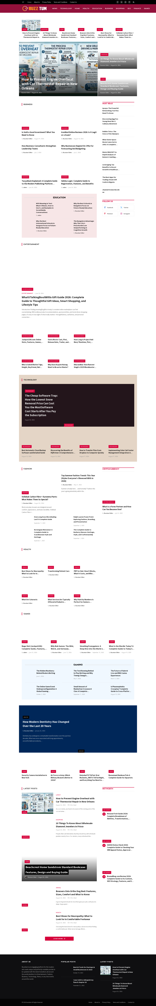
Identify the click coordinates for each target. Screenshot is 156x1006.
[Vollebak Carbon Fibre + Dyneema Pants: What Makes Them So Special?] (125, 25)
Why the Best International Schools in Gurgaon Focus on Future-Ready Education (46, 224)
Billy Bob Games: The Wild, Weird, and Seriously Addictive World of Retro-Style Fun (62, 647)
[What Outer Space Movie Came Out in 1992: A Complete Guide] (127, 143)
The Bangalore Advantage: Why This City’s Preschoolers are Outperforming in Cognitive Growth (84, 225)
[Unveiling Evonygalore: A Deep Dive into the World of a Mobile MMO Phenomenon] (92, 630)
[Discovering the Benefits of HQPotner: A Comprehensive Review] (64, 439)
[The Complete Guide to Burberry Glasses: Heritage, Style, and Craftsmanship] (66, 533)
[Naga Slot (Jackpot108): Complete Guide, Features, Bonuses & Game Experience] (34, 630)
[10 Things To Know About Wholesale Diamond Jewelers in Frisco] (50, 25)
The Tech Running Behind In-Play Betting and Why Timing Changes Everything (84, 673)
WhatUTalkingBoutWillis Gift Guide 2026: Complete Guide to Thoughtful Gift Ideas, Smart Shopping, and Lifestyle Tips (54, 300)
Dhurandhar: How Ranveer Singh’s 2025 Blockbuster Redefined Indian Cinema (84, 365)
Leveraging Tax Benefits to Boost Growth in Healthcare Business (110, 167)
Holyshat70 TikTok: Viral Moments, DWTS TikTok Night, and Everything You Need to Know (92, 777)
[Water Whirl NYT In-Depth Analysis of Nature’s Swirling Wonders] (127, 155)
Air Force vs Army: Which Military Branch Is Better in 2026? (61, 777)
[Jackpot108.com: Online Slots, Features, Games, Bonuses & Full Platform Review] (33, 329)
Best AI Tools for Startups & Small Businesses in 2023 (84, 968)
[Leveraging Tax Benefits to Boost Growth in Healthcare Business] (127, 168)
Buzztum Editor (26, 93)
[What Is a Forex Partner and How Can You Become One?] (118, 488)
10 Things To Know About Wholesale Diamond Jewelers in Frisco (49, 35)
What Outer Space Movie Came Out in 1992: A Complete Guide (109, 142)
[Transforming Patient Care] (59, 561)
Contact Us (73, 2)
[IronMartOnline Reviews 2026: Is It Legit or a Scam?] (79, 119)
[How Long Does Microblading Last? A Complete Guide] (27, 520)
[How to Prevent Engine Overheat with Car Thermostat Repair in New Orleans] (31, 25)
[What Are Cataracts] (33, 589)
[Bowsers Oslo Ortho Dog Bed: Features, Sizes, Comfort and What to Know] (87, 25)
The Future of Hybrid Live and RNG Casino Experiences (119, 673)
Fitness (51, 596)
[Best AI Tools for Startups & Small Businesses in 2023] (66, 970)
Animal (81, 29)
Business (109, 8)
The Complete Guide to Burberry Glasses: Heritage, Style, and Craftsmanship (84, 532)
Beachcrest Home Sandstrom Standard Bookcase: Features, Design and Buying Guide (68, 35)
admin (25, 187)
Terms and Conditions (60, 2)
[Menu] (23, 2)
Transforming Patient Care (58, 571)
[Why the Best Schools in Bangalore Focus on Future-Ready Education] (67, 206)
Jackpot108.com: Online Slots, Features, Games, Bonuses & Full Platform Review (31, 340)
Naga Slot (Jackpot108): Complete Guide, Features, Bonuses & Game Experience (34, 647)
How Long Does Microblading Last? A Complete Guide (45, 518)
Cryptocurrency (108, 502)
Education (97, 8)
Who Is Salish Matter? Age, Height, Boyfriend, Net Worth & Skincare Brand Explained (32, 365)
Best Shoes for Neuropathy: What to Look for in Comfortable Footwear (106, 35)
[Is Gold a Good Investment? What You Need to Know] (39, 119)
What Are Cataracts (29, 599)
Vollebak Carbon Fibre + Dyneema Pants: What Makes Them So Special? (125, 35)
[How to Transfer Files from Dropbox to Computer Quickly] (92, 439)
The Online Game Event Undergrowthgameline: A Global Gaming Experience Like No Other (47, 688)
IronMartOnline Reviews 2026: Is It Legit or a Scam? (79, 133)
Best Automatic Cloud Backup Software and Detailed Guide (34, 451)
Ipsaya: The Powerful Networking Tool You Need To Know (110, 110)
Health (86, 8)
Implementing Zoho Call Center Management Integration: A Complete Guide (121, 451)
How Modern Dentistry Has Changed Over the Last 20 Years (46, 724)
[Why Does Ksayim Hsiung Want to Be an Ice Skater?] (59, 355)
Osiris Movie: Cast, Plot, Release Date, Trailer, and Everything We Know (58, 340)
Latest (24, 29)
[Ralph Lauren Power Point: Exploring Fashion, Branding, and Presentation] (66, 520)
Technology (66, 8)
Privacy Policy (46, 2)
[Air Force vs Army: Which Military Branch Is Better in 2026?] (64, 764)
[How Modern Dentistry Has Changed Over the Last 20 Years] (107, 729)
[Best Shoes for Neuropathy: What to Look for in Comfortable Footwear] (106, 25)
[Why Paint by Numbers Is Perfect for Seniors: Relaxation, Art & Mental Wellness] (85, 589)
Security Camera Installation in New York (34, 776)
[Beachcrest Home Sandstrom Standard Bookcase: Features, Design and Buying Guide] (68, 25)
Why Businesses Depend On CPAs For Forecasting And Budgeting (77, 147)
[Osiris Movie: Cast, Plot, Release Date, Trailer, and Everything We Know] (59, 329)
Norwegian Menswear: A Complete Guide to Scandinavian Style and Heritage (43, 533)
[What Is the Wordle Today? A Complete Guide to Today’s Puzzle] (121, 630)
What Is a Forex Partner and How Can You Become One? (116, 508)
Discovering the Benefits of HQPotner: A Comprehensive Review (62, 451)
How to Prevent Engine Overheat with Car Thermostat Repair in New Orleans (31, 35)
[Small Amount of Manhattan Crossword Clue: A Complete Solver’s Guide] (67, 689)
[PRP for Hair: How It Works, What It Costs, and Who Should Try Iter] (85, 561)
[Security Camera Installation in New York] (35, 764)
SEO (129, 8)
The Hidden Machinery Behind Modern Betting (46, 672)
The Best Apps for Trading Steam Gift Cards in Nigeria (109, 179)
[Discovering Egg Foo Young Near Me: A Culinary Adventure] (127, 122)
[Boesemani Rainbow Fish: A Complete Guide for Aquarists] (121, 764)
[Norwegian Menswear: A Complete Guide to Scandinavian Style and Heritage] (27, 533)
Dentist (81, 751)
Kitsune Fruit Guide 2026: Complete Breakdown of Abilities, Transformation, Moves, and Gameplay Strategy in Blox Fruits (120, 816)
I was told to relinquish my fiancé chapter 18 (83, 981)
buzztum (29, 1002)
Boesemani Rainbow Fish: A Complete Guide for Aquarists (121, 776)
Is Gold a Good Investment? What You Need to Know (38, 133)
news (54, 8)
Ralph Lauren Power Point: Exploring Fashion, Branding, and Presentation (84, 519)
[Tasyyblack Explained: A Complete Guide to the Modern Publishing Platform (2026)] (39, 167)
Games (147, 8)
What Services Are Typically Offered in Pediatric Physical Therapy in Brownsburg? (59, 600)
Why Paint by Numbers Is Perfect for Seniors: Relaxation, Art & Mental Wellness (84, 600)
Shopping (120, 8)
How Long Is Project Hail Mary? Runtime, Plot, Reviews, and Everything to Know (85, 340)
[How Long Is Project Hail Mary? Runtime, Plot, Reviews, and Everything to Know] (85, 329)
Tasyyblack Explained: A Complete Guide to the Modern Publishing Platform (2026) (39, 182)
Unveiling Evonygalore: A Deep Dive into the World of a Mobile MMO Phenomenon (92, 647)
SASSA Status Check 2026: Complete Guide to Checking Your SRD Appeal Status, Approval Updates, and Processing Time (120, 847)
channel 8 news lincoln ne (110, 191)
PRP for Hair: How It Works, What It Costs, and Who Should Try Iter (85, 572)
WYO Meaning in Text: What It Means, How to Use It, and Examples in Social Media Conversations (44, 207)
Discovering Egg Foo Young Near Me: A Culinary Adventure (110, 121)
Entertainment (27, 289)
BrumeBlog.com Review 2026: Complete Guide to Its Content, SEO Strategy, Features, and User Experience (120, 878)
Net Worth (106, 810)
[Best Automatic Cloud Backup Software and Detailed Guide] (35, 439)
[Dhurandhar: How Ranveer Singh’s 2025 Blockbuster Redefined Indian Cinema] (85, 355)
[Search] (133, 2)
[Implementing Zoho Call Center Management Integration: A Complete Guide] (121, 439)
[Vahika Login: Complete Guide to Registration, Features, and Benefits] (79, 167)
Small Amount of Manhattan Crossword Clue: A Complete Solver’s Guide (83, 688)
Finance (137, 8)
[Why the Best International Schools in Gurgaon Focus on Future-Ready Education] (29, 224)
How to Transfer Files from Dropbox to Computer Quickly (92, 451)
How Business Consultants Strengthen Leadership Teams (39, 147)
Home (29, 2)
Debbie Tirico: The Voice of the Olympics (110, 132)
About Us (37, 2)
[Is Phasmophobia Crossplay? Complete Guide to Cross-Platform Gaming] (104, 689)
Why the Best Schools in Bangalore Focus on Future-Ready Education (83, 205)
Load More (58, 939)
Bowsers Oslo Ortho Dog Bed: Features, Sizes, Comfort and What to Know (87, 35)
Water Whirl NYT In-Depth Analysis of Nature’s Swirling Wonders (109, 154)
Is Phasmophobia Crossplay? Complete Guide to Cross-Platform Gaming (121, 688)
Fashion (119, 29)
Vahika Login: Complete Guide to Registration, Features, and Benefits (77, 182)
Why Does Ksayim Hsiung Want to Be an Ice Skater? (58, 365)
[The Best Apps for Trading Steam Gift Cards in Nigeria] (127, 180)
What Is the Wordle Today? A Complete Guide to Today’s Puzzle (121, 647)
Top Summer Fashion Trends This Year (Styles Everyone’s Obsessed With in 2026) (78, 478)
